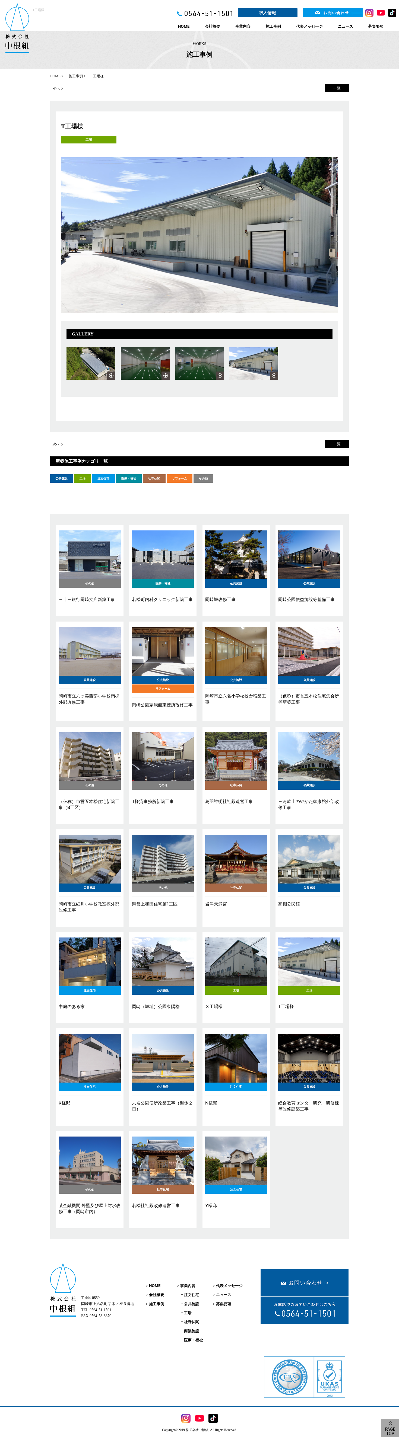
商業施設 (191, 1331)
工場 (89, 139)
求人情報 (267, 13)
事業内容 (243, 26)
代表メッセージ (309, 26)
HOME (184, 26)
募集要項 (376, 26)
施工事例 (273, 26)
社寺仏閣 (191, 1321)
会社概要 (212, 26)
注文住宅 (191, 1294)
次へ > (58, 88)
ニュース (345, 26)
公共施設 (191, 1303)
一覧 (337, 88)
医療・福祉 (193, 1339)
